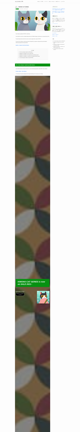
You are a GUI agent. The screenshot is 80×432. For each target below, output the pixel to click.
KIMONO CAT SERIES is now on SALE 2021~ (26, 53)
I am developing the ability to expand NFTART (26, 57)
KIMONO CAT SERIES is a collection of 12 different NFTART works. (30, 56)
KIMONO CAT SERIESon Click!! (20, 294)
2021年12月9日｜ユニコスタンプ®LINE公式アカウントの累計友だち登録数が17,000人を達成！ (58, 12)
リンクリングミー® (54, 23)
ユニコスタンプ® (19, 1)
